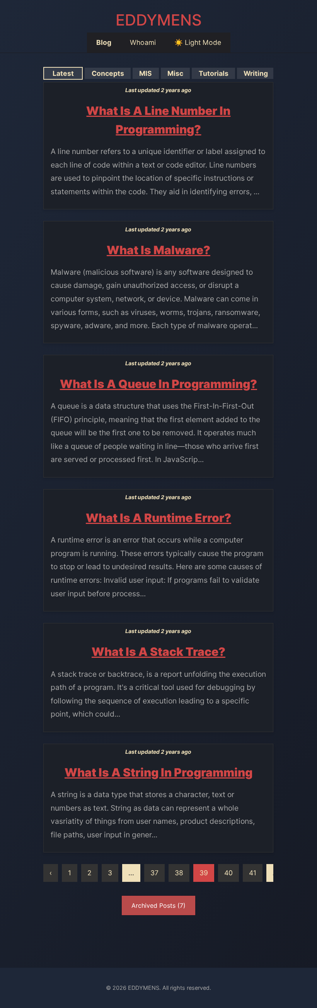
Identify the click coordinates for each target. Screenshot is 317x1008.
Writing (256, 73)
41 (252, 873)
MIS (146, 73)
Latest (63, 73)
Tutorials (213, 73)
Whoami (143, 42)
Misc (175, 73)
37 (154, 873)
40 (228, 873)
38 (179, 873)
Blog (103, 42)
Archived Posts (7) (158, 905)
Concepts (108, 73)
